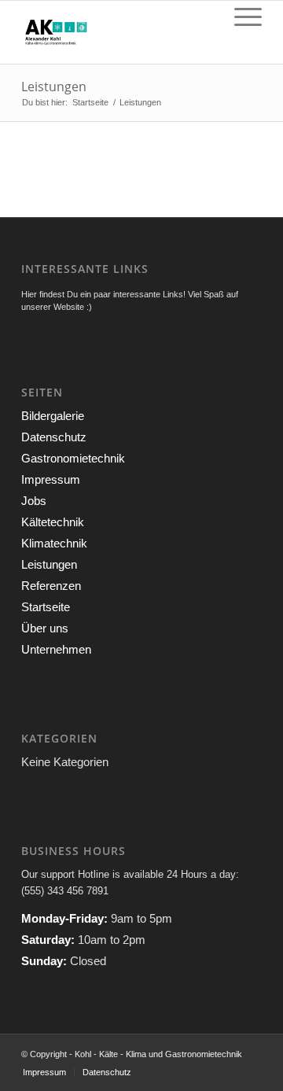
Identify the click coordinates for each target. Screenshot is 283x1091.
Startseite (90, 102)
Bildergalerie (52, 415)
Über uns (44, 628)
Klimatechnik (54, 543)
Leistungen (53, 86)
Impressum (50, 479)
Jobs (33, 500)
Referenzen (51, 585)
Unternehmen (56, 649)
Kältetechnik (52, 522)
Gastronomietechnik (73, 458)
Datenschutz (53, 437)
